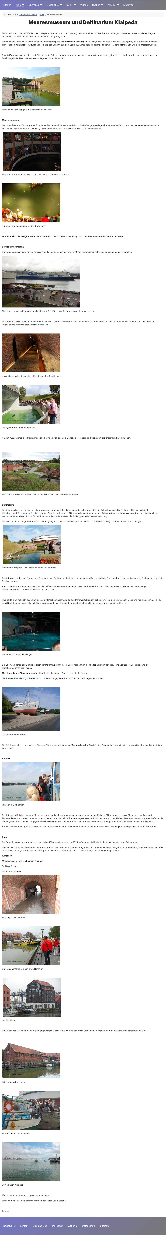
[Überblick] (40, 5)
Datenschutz (89, 1225)
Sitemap (104, 1225)
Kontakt (24, 1225)
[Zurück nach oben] (161, 1230)
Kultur (69, 5)
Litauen (7, 5)
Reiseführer (9, 1225)
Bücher (96, 5)
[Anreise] (117, 5)
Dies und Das (40, 1225)
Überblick (34, 5)
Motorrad (128, 5)
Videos (84, 5)
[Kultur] (74, 5)
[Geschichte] (60, 5)
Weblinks (72, 1225)
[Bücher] (101, 5)
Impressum (57, 1225)
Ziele (18, 5)
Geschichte (53, 5)
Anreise (112, 5)
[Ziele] (22, 5)
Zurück (5, 1211)
